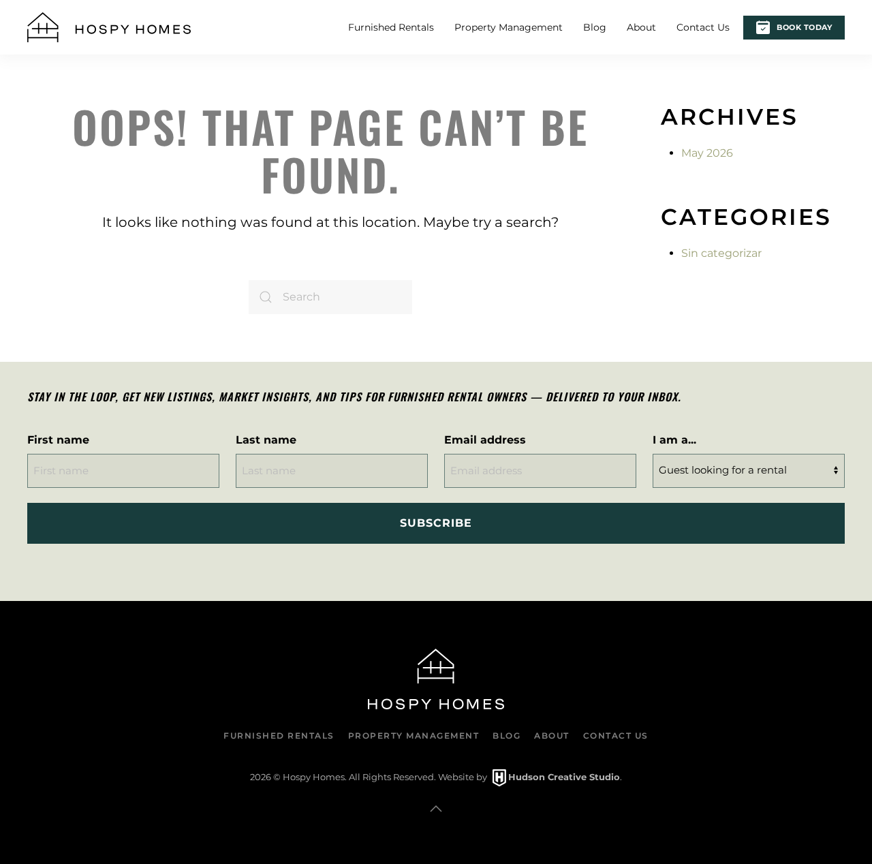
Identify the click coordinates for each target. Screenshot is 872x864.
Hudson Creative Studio (564, 776)
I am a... (674, 439)
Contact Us (703, 27)
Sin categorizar (721, 253)
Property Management (508, 27)
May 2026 (707, 152)
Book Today (804, 27)
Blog (594, 27)
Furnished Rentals (391, 27)
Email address (485, 439)
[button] (436, 809)
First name (58, 439)
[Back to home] (109, 27)
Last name (266, 439)
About (641, 27)
